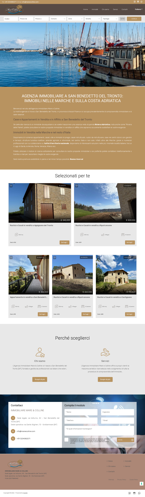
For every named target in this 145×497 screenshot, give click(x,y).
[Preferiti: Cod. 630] (55, 257)
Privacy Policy (121, 480)
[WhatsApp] (141, 1)
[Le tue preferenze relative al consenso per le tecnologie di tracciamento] (141, 484)
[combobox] (58, 19)
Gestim (25, 493)
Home (85, 9)
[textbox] (56, 19)
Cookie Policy (134, 480)
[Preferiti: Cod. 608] (98, 257)
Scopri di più (40, 379)
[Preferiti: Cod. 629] (77, 186)
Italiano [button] (138, 9)
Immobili (95, 9)
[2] (76, 84)
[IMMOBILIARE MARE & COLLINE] (14, 9)
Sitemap (111, 480)
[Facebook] (134, 1)
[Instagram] (138, 1)
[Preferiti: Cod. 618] (11, 257)
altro (123, 19)
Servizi (115, 9)
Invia (120, 440)
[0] (68, 84)
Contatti (125, 9)
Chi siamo (105, 9)
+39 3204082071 (23, 439)
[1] (72, 84)
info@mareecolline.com (26, 431)
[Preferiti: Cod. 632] (11, 186)
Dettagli (63, 242)
